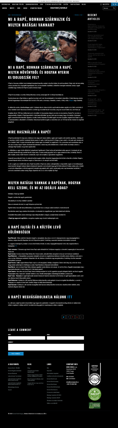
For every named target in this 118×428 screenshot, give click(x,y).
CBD (41, 4)
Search (10, 390)
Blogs (28, 368)
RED (19, 8)
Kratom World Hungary (18, 413)
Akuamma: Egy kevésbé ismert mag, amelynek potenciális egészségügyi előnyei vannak (96, 36)
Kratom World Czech (52, 379)
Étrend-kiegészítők (53, 4)
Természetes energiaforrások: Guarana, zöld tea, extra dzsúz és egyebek (96, 55)
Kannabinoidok (32, 4)
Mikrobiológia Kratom (13, 387)
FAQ (48, 368)
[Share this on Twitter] (64, 317)
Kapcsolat (49, 371)
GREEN (4, 8)
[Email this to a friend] (82, 317)
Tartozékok (75, 4)
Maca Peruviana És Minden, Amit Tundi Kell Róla (35, 379)
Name (9, 334)
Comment (11, 342)
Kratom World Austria (52, 390)
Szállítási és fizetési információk (55, 376)
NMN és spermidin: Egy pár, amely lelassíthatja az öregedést (96, 63)
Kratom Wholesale (12, 373)
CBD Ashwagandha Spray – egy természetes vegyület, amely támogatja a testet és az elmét (96, 111)
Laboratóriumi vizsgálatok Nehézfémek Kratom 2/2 (14, 383)
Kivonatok (6, 4)
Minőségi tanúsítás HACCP (53, 398)
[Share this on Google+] (77, 317)
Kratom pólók (18, 4)
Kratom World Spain (52, 384)
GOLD (25, 8)
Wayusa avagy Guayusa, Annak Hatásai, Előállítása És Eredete (34, 375)
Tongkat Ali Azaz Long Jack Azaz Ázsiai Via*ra (35, 383)
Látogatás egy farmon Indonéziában (33, 371)
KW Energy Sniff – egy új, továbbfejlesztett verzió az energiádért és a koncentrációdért (95, 101)
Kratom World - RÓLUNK (14, 368)
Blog (84, 4)
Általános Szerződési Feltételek (54, 400)
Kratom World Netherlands (53, 387)
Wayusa (71, 100)
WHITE (12, 8)
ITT (16, 246)
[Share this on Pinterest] (73, 317)
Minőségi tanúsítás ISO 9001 (54, 395)
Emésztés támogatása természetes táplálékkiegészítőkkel (94, 82)
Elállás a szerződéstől (52, 403)
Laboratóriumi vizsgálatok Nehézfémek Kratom (14, 379)
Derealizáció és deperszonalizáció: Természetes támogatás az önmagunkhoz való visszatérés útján (96, 27)
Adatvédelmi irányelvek (52, 373)
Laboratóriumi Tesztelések (14, 376)
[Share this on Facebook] (68, 317)
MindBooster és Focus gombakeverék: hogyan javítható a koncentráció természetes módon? (96, 72)
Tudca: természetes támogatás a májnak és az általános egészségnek (96, 91)
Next (81, 15)
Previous (76, 15)
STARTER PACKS (36, 8)
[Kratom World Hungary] (59, 8)
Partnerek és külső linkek (53, 392)
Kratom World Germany (52, 381)
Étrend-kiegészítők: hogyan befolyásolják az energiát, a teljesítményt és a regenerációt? (96, 45)
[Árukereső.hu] (59, 427)
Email (49, 334)
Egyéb (65, 4)
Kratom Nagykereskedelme (14, 371)
